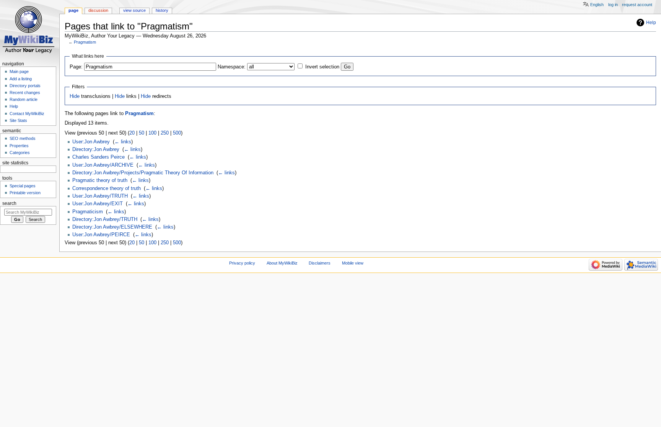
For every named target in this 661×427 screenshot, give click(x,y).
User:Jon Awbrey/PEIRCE (101, 234)
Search (9, 203)
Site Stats (18, 120)
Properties (19, 145)
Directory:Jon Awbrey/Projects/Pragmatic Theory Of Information (142, 172)
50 (141, 133)
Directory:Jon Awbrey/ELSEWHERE (112, 227)
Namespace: (232, 67)
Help (651, 22)
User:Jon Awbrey (91, 141)
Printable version (25, 192)
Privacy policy (242, 263)
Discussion (98, 10)
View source (134, 10)
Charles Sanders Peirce (98, 157)
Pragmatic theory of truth (99, 180)
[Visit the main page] (29, 29)
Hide (75, 96)
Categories (20, 152)
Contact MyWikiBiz (27, 113)
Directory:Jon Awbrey (95, 149)
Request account (637, 4)
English (597, 4)
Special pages (23, 185)
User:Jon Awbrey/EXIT (97, 203)
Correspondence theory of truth (106, 188)
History (162, 10)
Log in (613, 4)
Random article (23, 99)
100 (152, 133)
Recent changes (25, 92)
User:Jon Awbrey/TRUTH (100, 196)
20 (132, 133)
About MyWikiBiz (282, 263)
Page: (76, 67)
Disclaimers (319, 263)
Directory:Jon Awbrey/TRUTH (104, 219)
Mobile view (352, 263)
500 (177, 133)
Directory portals (25, 85)
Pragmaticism (87, 211)
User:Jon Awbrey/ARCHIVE (103, 165)
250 (165, 133)
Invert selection (322, 67)
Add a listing (21, 78)
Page (73, 10)
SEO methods (23, 138)
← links (122, 141)
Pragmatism (85, 42)
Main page (19, 71)
